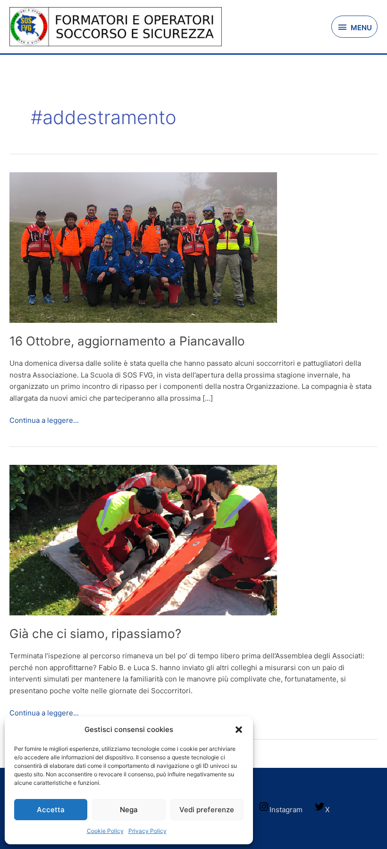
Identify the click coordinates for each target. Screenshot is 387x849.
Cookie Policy (105, 830)
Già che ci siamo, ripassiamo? (95, 633)
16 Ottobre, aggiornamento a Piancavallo (127, 341)
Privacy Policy (147, 830)
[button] (239, 729)
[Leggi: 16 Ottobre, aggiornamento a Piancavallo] (143, 246)
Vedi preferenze (206, 809)
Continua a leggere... (44, 420)
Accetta (51, 809)
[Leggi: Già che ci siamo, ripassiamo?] (143, 539)
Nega (129, 809)
